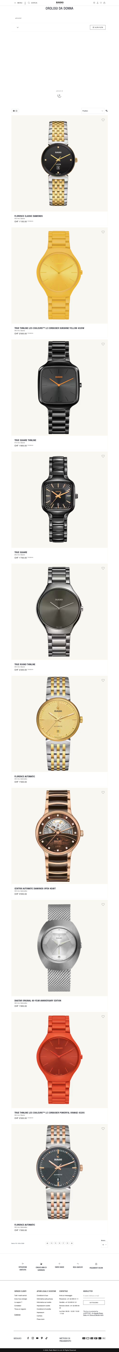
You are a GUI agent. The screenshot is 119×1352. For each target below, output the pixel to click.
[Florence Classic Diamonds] (59, 163)
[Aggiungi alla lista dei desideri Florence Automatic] (103, 680)
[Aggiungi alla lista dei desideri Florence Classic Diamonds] (103, 120)
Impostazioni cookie (43, 1306)
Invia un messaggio (65, 1295)
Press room (40, 1319)
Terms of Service (95, 1315)
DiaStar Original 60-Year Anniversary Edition (37, 1000)
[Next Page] (72, 1243)
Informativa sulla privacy (45, 1299)
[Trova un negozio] (94, 2)
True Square (20, 552)
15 (55, 1243)
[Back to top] (59, 95)
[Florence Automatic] (59, 724)
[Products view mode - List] (14, 111)
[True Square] (59, 500)
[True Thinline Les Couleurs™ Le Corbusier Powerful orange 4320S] (59, 1060)
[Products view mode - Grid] (16, 111)
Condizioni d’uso (42, 1295)
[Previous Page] (47, 1243)
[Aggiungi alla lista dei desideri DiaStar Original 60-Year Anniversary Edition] (103, 904)
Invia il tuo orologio (20, 1299)
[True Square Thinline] (59, 388)
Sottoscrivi (94, 1302)
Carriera (39, 1316)
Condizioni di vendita (44, 1309)
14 (51, 1243)
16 (59, 1243)
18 (67, 1243)
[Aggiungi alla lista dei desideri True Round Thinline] (103, 568)
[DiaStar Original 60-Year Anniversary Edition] (59, 948)
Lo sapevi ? (18, 1302)
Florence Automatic (24, 776)
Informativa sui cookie (44, 1302)
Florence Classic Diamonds (28, 216)
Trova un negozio (20, 1309)
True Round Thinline (24, 664)
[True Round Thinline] (59, 612)
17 (63, 1243)
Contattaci (17, 1306)
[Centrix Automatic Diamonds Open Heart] (59, 836)
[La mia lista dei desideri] (100, 2)
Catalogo (17, 1315)
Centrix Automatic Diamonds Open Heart (35, 888)
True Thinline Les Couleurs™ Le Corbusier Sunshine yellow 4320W (49, 328)
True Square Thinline (25, 440)
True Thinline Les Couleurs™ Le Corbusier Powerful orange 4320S (49, 1112)
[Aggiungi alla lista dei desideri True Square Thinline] (103, 344)
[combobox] (17, 27)
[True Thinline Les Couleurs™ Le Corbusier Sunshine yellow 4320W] (59, 275)
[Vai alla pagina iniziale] (59, 3)
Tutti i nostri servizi (20, 1295)
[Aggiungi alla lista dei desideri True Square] (103, 456)
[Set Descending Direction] (106, 111)
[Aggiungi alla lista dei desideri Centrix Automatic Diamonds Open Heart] (103, 792)
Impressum (40, 1312)
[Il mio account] (97, 2)
